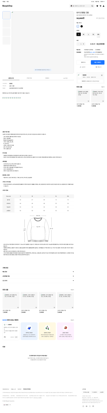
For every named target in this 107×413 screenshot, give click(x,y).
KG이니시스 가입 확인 (38, 397)
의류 (13, 85)
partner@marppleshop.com (96, 400)
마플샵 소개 (13, 389)
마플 (7, 1)
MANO (10, 83)
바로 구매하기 (97, 62)
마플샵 (4, 1)
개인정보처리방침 (27, 389)
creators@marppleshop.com (93, 402)
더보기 (72, 290)
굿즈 (10, 85)
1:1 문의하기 (94, 392)
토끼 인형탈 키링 (6, 310)
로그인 (92, 1)
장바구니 (83, 62)
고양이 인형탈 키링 (25, 310)
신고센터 (101, 392)
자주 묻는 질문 (86, 392)
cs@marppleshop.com (94, 399)
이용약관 (19, 389)
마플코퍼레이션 (6, 389)
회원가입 (97, 1)
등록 (16, 337)
